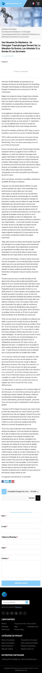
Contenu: (5, 558)
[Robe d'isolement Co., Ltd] (12, 594)
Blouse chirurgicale (8, 643)
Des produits (31, 623)
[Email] (26, 602)
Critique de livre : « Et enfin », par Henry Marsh (27, 491)
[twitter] (11, 613)
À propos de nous (20, 623)
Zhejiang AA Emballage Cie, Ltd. (11, 659)
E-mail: (4, 526)
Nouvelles (5, 626)
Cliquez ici (18, 607)
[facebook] (3, 613)
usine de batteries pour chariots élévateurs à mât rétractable (29, 659)
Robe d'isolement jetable (29, 643)
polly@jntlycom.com (21, 670)
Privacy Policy (19, 629)
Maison (6, 29)
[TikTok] (24, 613)
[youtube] (16, 613)
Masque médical (7, 649)
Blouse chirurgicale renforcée (8, 640)
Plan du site (5, 629)
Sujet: (4, 548)
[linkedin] (7, 613)
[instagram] (20, 613)
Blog (15, 626)
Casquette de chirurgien (29, 640)
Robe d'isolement (7, 646)
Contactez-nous (32, 626)
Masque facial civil (27, 649)
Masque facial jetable (28, 646)
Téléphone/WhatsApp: (10, 537)
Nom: (4, 516)
